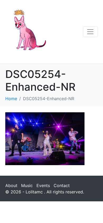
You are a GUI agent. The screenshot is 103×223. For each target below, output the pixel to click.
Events (43, 185)
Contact (62, 185)
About (11, 185)
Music (27, 185)
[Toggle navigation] (90, 31)
